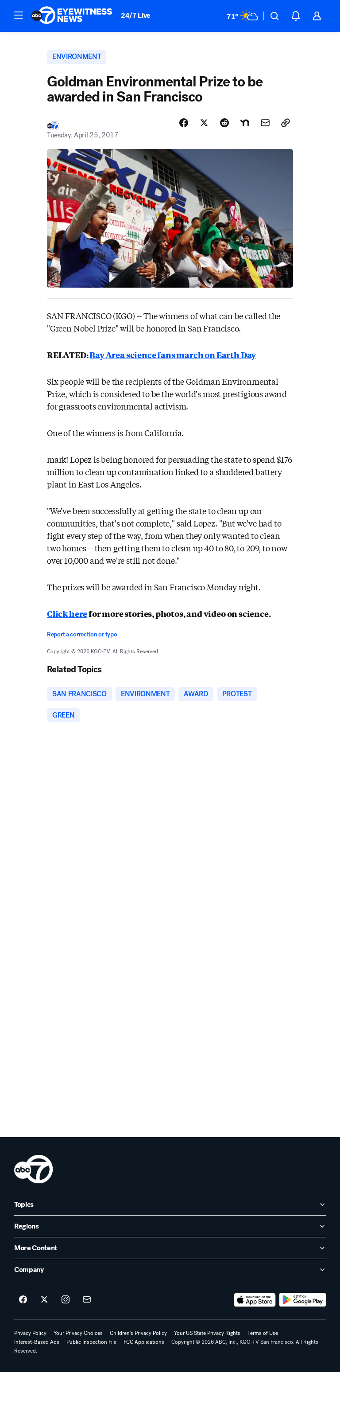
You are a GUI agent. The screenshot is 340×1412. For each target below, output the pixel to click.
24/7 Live (136, 15)
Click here (67, 613)
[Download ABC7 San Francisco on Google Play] (302, 1300)
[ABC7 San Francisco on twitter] (44, 1300)
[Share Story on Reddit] (224, 122)
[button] (18, 15)
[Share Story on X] (204, 122)
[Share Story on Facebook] (183, 122)
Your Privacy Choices (78, 1333)
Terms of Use (262, 1333)
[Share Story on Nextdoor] (244, 122)
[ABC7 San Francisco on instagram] (65, 1300)
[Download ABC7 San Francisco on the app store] (255, 1300)
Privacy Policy (30, 1333)
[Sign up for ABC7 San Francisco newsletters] (87, 1300)
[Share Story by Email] (265, 122)
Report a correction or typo (82, 634)
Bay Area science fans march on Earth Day (172, 354)
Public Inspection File (91, 1342)
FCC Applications (144, 1342)
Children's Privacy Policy (138, 1333)
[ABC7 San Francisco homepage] (71, 16)
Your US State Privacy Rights (207, 1333)
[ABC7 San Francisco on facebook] (23, 1300)
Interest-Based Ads (36, 1342)
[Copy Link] (285, 122)
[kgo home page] (33, 1169)
